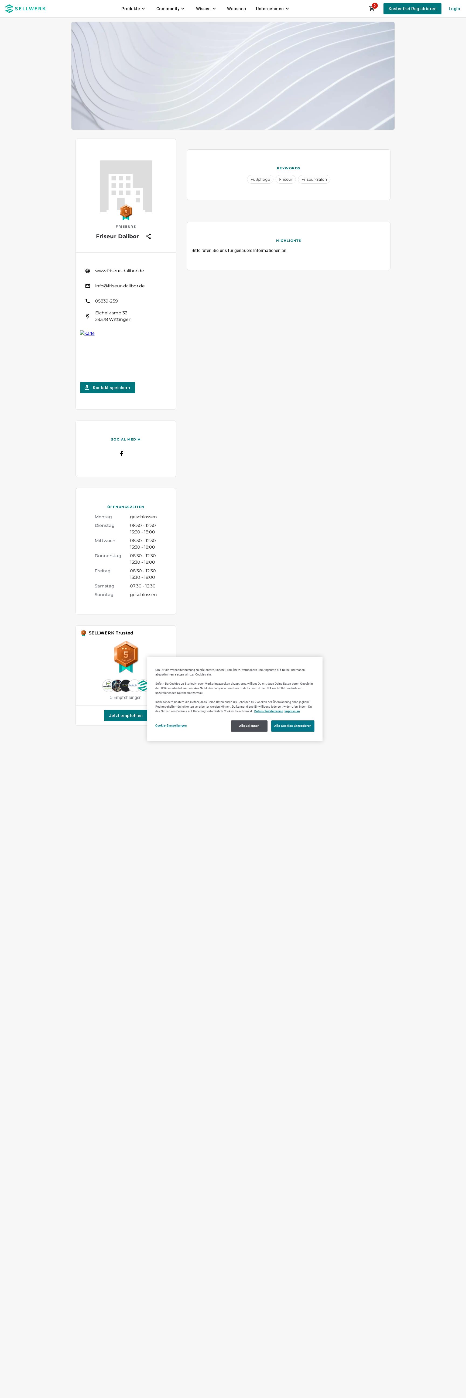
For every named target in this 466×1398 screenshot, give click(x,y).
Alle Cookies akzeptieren (292, 726)
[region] (235, 699)
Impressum (292, 711)
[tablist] (206, 8)
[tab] (134, 8)
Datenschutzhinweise (268, 711)
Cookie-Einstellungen (171, 726)
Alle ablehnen (249, 726)
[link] (126, 270)
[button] (126, 715)
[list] (126, 293)
